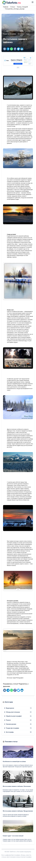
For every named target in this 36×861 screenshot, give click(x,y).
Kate (27, 34)
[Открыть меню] (32, 2)
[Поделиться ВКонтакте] (4, 48)
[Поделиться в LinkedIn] (21, 48)
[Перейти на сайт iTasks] (18, 61)
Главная (5, 7)
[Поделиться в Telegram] (8, 48)
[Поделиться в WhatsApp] (11, 48)
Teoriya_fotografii (22, 7)
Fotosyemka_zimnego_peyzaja (14, 9)
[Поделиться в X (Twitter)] (18, 48)
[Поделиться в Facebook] (15, 48)
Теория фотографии (9, 34)
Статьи (12, 7)
